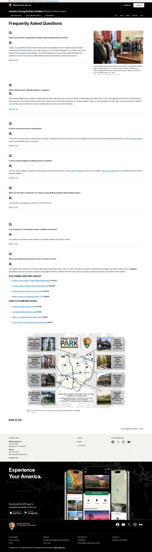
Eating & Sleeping (77, 171)
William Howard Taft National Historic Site (27, 297)
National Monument (37, 11)
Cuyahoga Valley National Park (23, 307)
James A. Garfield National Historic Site (26, 317)
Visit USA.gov (59, 548)
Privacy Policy (14, 540)
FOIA (11, 543)
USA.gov (115, 537)
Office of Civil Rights (119, 540)
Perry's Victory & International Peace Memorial (29, 322)
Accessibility (13, 537)
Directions (134, 139)
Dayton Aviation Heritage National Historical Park (30, 286)
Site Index (82, 445)
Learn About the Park (33, 15)
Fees (141, 15)
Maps (128, 15)
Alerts (122, 15)
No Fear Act (82, 537)
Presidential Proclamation (28, 53)
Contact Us (13, 458)
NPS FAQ (46, 543)
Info (116, 15)
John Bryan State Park (109, 171)
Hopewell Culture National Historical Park (27, 291)
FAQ (79, 441)
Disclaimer (81, 540)
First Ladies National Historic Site (24, 312)
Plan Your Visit (15, 15)
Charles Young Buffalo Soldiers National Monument (31, 281)
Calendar (135, 15)
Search (127, 5)
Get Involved (49, 15)
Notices (46, 537)
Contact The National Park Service (56, 540)
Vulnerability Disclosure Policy (89, 543)
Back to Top (13, 60)
